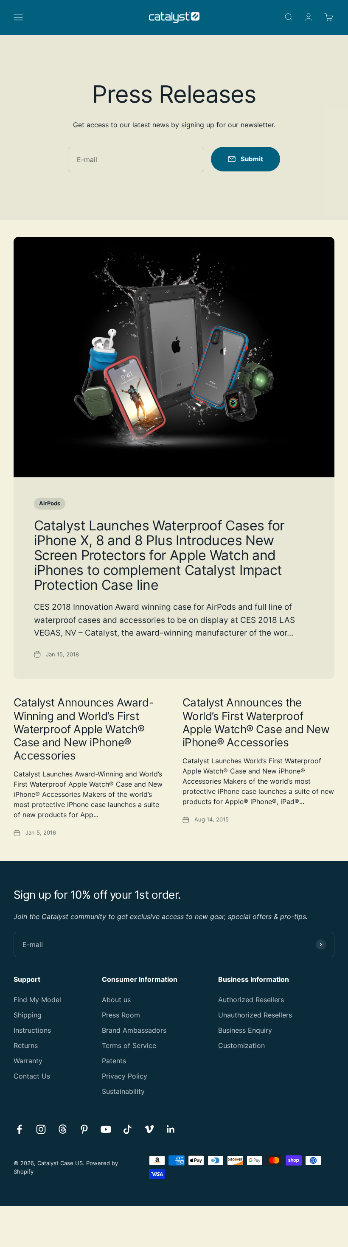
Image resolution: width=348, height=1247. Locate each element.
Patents (114, 1060)
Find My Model (37, 999)
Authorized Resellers (251, 999)
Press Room (121, 1015)
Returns (26, 1045)
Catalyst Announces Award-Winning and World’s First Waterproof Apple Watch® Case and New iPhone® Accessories (84, 729)
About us (116, 999)
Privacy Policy (124, 1076)
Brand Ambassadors (134, 1030)
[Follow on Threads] (62, 1129)
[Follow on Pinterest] (84, 1129)
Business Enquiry (245, 1030)
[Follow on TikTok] (127, 1129)
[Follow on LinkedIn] (171, 1129)
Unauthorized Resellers (255, 1015)
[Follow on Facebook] (19, 1129)
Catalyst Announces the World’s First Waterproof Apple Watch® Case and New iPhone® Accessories (255, 722)
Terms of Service (129, 1045)
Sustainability (123, 1091)
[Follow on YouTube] (106, 1129)
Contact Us (32, 1076)
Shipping (28, 1015)
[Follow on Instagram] (41, 1129)
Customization (241, 1045)
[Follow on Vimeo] (149, 1129)
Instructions (32, 1030)
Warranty (28, 1060)
